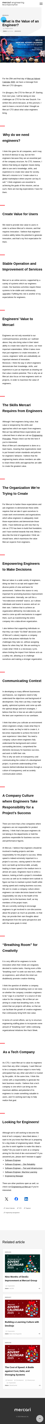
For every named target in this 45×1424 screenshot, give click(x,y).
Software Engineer (13, 1160)
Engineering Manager (14, 1176)
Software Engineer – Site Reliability (20, 1164)
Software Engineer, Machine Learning (21, 1172)
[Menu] (41, 4)
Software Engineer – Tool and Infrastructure (23, 1168)
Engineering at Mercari (21, 1187)
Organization (9, 28)
